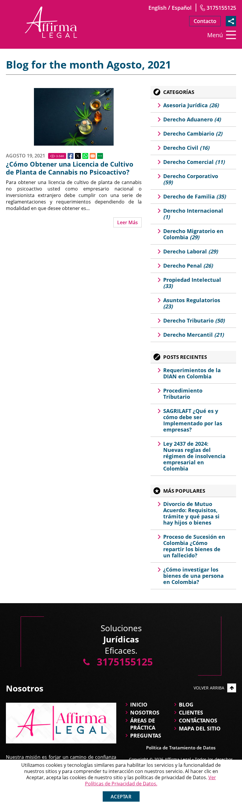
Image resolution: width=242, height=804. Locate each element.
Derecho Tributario (194, 320)
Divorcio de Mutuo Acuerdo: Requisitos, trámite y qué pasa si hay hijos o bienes (191, 513)
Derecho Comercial (194, 161)
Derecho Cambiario (192, 133)
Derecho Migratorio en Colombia (193, 234)
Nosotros (144, 712)
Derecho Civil (186, 147)
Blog (186, 704)
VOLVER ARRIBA (209, 688)
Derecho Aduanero (192, 119)
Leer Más (127, 222)
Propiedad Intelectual (192, 282)
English (157, 7)
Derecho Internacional (193, 213)
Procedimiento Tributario (182, 393)
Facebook (70, 156)
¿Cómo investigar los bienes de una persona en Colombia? (193, 575)
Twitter (78, 156)
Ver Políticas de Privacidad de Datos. (150, 780)
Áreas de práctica (142, 724)
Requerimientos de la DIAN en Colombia (192, 373)
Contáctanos (198, 720)
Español (182, 7)
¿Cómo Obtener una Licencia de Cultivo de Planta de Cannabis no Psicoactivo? (69, 168)
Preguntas (145, 735)
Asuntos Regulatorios (191, 303)
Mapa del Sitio (199, 728)
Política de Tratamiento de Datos (180, 748)
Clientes (191, 712)
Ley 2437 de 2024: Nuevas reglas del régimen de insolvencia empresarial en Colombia (194, 456)
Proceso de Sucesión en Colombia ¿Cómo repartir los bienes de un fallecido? (194, 546)
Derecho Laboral (190, 251)
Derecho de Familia (194, 196)
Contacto (205, 21)
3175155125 (221, 7)
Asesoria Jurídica (191, 105)
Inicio (138, 704)
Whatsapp (85, 156)
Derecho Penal (188, 265)
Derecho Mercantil (193, 334)
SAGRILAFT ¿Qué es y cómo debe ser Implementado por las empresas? (192, 420)
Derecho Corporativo (190, 179)
